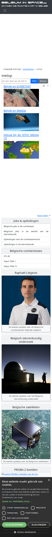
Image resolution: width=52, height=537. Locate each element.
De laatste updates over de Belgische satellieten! (26, 461)
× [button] (49, 480)
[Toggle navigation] (5, 10)
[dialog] (26, 507)
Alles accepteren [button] (14, 525)
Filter (34, 81)
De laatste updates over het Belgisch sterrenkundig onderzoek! (26, 397)
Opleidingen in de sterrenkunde (19, 244)
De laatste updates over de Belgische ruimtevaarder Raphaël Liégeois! (26, 328)
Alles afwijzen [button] (39, 525)
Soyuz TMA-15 (10, 266)
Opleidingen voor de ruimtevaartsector (22, 239)
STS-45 (7, 256)
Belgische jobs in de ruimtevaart (19, 226)
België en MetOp (15, 110)
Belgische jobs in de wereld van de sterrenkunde (26, 233)
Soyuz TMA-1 (10, 261)
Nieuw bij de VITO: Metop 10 (21, 136)
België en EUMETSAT (17, 86)
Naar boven (43, 215)
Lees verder (18, 497)
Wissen (43, 81)
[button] (26, 501)
